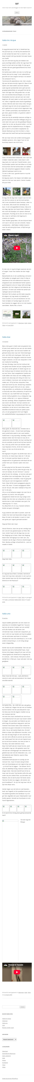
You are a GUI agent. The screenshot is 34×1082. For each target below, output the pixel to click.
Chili (3, 1025)
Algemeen (21, 323)
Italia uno (6, 613)
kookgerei (5, 1062)
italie (25, 323)
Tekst (3, 325)
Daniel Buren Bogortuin (8, 1053)
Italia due (6, 337)
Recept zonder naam (8, 1027)
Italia (6, 600)
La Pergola (11, 600)
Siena (23, 600)
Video (3, 1067)
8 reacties (5, 618)
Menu (17, 12)
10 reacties (5, 341)
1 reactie (4, 45)
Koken (29, 323)
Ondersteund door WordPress (10, 1078)
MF (17, 3)
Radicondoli (18, 600)
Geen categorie (6, 1056)
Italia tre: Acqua (9, 40)
